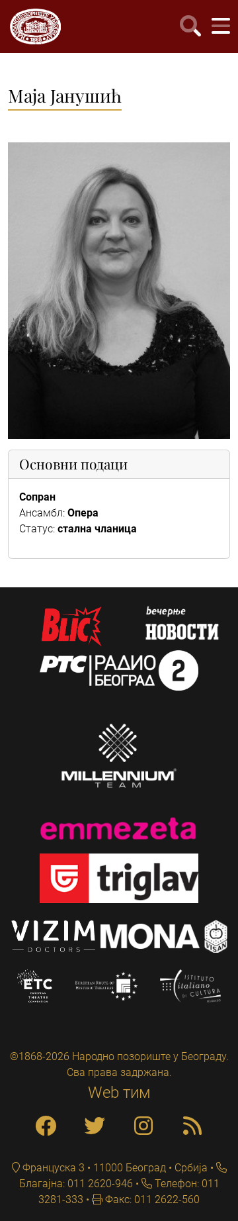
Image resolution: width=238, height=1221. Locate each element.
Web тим (119, 1092)
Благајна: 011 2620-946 (76, 1183)
